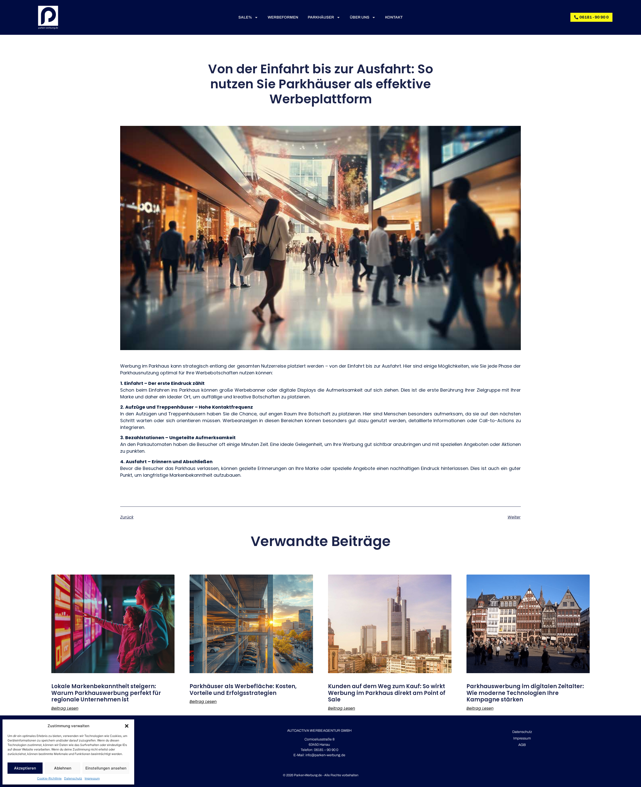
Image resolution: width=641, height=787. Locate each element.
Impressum (92, 778)
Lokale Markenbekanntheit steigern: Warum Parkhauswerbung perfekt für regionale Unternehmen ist (106, 692)
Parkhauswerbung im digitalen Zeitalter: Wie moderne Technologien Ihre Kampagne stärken (525, 692)
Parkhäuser (321, 17)
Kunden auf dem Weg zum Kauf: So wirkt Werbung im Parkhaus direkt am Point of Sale (386, 692)
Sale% (245, 17)
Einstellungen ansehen (105, 768)
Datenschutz (73, 778)
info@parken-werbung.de (325, 755)
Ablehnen (62, 768)
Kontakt (394, 17)
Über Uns (359, 17)
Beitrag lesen (64, 708)
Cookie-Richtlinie (49, 778)
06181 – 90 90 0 (325, 750)
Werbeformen (283, 17)
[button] (126, 725)
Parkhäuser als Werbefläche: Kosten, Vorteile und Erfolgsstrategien (243, 689)
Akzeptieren (25, 768)
